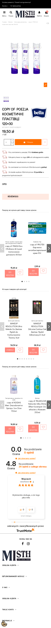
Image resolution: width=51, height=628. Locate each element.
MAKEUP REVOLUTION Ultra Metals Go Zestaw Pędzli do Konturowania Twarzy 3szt (14, 330)
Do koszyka (10, 274)
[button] (16, 459)
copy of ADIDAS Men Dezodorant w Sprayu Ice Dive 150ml (14, 406)
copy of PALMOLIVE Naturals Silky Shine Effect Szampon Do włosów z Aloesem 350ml (37, 406)
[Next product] (48, 23)
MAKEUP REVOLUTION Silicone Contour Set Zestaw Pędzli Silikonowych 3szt (37, 329)
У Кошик (30, 142)
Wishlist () (16, 6)
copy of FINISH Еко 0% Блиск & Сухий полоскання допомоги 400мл (13, 250)
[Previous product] (47, 23)
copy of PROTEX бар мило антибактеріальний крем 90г (37, 248)
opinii (33, 466)
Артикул (5, 127)
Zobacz (10, 349)
